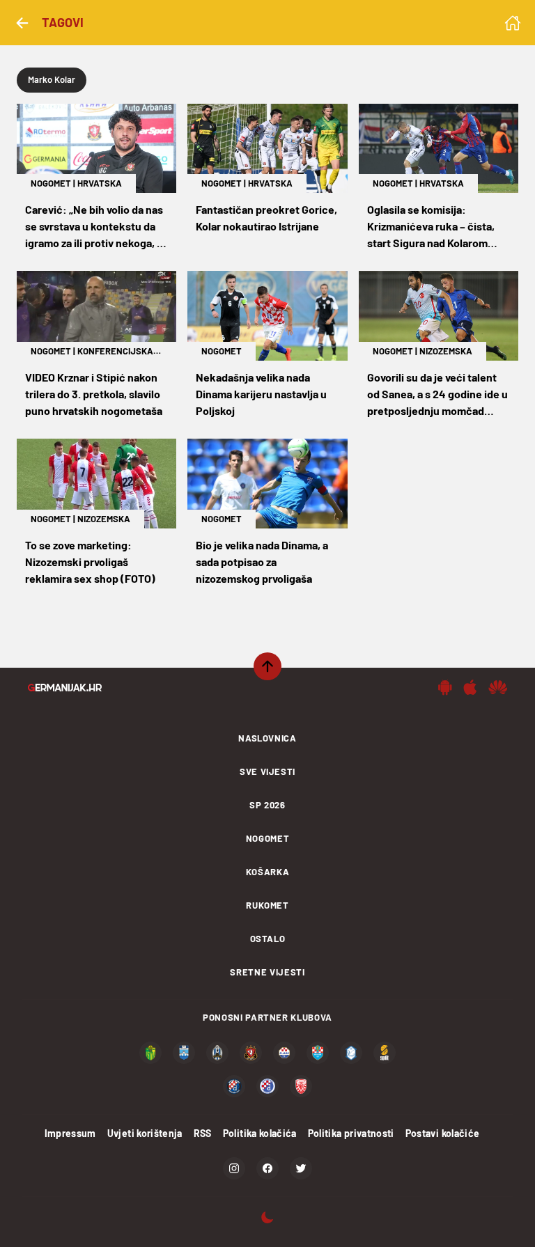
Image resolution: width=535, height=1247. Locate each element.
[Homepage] (512, 23)
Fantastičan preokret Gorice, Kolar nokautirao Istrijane (266, 218)
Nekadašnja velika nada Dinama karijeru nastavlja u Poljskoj (261, 393)
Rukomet (267, 905)
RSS (203, 1133)
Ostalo (268, 938)
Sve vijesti (267, 771)
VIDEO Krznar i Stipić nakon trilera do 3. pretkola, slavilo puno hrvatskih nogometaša (93, 393)
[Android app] (445, 687)
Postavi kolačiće (442, 1133)
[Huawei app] (497, 687)
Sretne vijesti (267, 972)
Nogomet (51, 183)
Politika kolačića (260, 1133)
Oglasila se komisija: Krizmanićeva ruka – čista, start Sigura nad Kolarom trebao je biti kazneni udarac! (438, 227)
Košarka (268, 871)
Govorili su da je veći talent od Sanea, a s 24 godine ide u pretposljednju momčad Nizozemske (437, 394)
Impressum (70, 1133)
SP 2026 (267, 804)
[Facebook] (267, 1168)
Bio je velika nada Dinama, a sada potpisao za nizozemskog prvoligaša (262, 561)
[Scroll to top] (267, 666)
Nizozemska (445, 350)
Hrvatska (99, 183)
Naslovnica (267, 738)
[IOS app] (470, 687)
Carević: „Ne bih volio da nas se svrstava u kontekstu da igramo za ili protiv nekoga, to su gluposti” (96, 227)
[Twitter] (301, 1168)
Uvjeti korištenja (145, 1133)
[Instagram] (234, 1168)
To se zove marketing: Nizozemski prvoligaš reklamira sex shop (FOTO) (90, 561)
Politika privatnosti (351, 1133)
